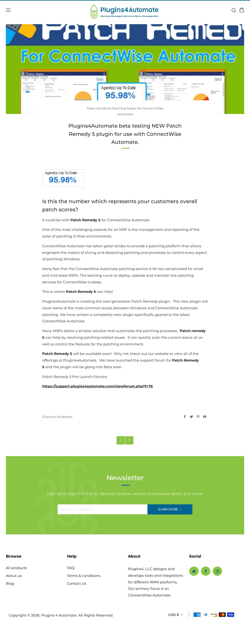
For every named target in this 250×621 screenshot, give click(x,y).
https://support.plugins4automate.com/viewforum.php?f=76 (97, 386)
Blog (10, 583)
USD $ (173, 615)
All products (16, 568)
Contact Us (76, 583)
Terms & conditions (83, 576)
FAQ (70, 568)
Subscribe (168, 509)
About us (14, 576)
